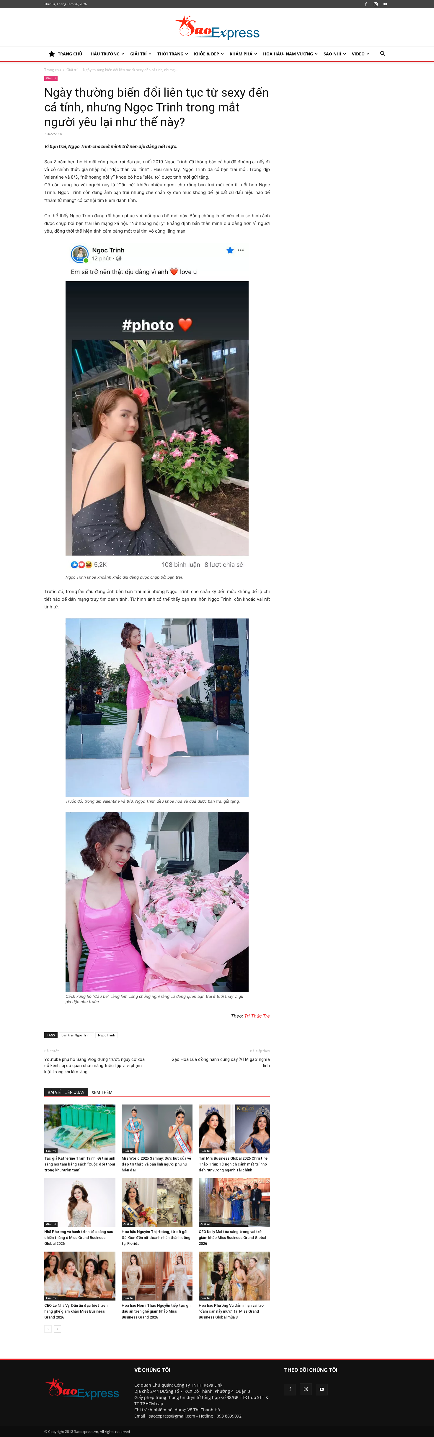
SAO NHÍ (332, 54)
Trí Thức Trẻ (257, 1016)
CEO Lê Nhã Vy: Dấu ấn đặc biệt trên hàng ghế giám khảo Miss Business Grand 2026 (75, 1311)
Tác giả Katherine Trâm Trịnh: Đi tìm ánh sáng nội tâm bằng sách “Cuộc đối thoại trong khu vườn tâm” (79, 1164)
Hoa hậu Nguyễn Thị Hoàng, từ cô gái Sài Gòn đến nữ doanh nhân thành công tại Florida (156, 1237)
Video (358, 54)
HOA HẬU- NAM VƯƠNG (288, 54)
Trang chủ (52, 69)
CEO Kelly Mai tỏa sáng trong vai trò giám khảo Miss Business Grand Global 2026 (232, 1237)
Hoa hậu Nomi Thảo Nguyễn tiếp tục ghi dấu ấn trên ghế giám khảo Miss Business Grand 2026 (156, 1311)
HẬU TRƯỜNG (105, 54)
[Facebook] (365, 4)
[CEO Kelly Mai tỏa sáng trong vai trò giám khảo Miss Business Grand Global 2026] (234, 1202)
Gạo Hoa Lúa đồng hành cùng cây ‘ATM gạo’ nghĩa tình (221, 1062)
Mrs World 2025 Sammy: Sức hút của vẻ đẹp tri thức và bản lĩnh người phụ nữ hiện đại (156, 1164)
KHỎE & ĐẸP (206, 54)
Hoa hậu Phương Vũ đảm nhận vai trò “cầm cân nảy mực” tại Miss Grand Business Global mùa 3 (231, 1311)
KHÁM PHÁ (241, 54)
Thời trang (170, 54)
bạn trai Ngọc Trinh (76, 1035)
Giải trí (138, 54)
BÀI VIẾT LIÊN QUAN (66, 1092)
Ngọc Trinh (106, 1035)
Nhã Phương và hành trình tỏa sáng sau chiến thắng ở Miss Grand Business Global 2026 (78, 1237)
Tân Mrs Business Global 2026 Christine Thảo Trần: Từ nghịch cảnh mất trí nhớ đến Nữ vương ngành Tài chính (233, 1164)
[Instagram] (375, 4)
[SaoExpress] (217, 27)
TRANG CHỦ (70, 54)
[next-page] (57, 1329)
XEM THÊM (102, 1092)
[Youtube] (385, 4)
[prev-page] (48, 1329)
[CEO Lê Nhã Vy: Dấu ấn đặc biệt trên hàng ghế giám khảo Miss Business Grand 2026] (79, 1276)
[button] (383, 54)
